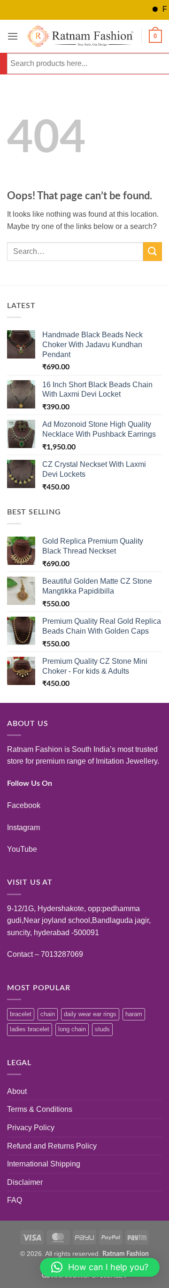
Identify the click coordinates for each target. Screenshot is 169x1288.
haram (133, 1014)
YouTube (22, 849)
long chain (72, 1029)
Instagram (23, 827)
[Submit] (152, 251)
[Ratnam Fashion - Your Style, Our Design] (79, 36)
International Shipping (43, 1164)
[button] (12, 36)
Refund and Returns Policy (52, 1146)
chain (47, 1014)
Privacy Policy (30, 1128)
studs (102, 1029)
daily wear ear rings (90, 1014)
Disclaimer (25, 1182)
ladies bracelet (29, 1029)
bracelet (20, 1014)
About (17, 1091)
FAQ (14, 1200)
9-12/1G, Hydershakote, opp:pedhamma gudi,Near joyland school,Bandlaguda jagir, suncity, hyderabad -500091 (79, 921)
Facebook (23, 805)
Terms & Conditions (39, 1109)
